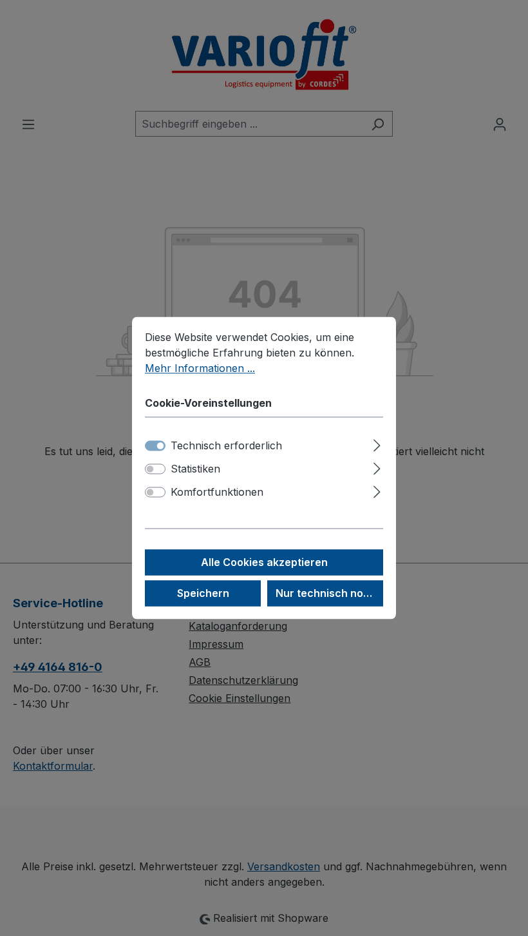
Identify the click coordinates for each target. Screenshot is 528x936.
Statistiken (195, 469)
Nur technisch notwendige (329, 593)
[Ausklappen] (377, 444)
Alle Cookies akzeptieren (264, 562)
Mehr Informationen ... (200, 368)
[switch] (155, 469)
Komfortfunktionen (217, 492)
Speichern (203, 593)
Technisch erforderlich (226, 446)
